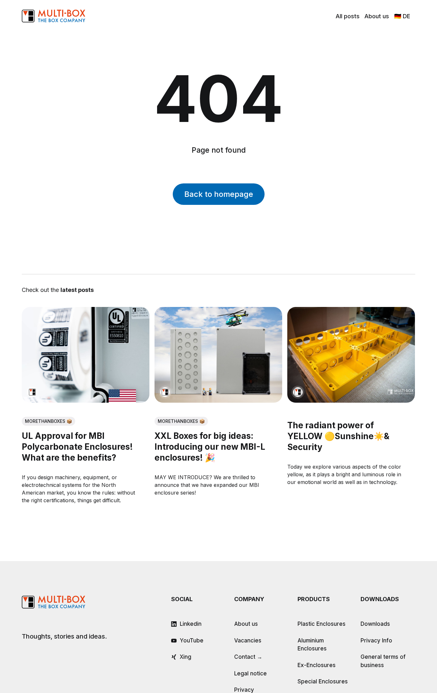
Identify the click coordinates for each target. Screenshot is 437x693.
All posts (348, 16)
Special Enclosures (323, 681)
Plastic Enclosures (322, 624)
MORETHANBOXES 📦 (48, 421)
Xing (185, 657)
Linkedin (191, 624)
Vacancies (247, 640)
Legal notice (250, 673)
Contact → (248, 657)
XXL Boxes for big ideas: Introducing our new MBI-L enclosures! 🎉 (210, 447)
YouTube (191, 640)
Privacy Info (376, 640)
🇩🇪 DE (402, 16)
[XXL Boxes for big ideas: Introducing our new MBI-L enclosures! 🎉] (218, 355)
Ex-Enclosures (317, 665)
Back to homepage (218, 194)
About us (376, 16)
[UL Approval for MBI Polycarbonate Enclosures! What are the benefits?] (85, 355)
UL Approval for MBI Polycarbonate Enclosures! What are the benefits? (77, 447)
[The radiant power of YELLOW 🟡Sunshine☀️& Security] (351, 355)
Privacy (244, 690)
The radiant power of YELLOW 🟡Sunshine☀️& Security (339, 436)
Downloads (375, 624)
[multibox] (32, 392)
